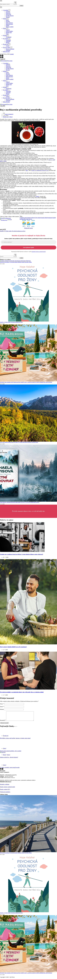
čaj (35, 217)
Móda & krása (6, 101)
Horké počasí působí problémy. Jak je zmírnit (10, 751)
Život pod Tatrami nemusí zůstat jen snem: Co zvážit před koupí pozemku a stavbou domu (19, 442)
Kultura (5, 71)
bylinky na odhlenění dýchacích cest (39, 170)
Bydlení (5, 87)
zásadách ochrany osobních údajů (39, 251)
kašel (53, 217)
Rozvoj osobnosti (10, 99)
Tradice (7, 96)
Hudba (7, 78)
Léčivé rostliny (9, 83)
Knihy (7, 72)
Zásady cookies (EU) (5, 789)
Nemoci (8, 82)
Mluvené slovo (9, 76)
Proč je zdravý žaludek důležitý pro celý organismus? (13, 646)
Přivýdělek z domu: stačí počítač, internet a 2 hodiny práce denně (15, 738)
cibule (38, 217)
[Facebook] (1, 57)
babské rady (23, 217)
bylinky (32, 217)
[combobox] (7, 256)
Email (2, 706)
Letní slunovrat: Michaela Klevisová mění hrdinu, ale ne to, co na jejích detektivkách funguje (19, 502)
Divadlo (8, 74)
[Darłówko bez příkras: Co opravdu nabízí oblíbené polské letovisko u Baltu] (15, 260)
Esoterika (8, 100)
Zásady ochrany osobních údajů (7, 786)
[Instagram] (2, 57)
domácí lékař (43, 217)
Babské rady (9, 84)
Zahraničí (8, 92)
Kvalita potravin (10, 68)
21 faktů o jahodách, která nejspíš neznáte (10, 767)
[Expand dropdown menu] (9, 63)
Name (2, 704)
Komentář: (3, 720)
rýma (26, 219)
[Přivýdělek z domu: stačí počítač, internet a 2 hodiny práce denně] (3, 733)
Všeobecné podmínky (5, 792)
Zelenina (8, 64)
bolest (28, 217)
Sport (7, 86)
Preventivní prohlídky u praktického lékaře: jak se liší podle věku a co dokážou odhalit (21, 692)
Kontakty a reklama (4, 784)
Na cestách (5, 90)
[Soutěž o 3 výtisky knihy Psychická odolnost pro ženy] (28, 321)
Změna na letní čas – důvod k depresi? (9, 757)
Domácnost (8, 88)
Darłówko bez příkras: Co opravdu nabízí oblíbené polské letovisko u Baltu (16, 262)
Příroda (7, 94)
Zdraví (4, 80)
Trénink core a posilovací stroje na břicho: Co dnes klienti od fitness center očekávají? (21, 554)
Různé (4, 754)
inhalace (49, 217)
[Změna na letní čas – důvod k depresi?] (2, 752)
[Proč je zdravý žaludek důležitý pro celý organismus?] (28, 644)
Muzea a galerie (9, 79)
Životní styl (5, 95)
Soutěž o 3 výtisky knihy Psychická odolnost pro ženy (12, 231)
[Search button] (15, 255)
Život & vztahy (6, 97)
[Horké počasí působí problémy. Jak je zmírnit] (3, 746)
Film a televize (9, 75)
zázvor (30, 219)
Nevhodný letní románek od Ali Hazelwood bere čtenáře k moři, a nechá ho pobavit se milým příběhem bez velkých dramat (26, 382)
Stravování (8, 67)
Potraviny (8, 66)
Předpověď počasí (28, 228)
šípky (27, 170)
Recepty (8, 70)
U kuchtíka (5, 63)
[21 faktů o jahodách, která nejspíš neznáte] (3, 762)
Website (2, 709)
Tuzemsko (8, 91)
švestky (37, 196)
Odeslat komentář (4, 723)
